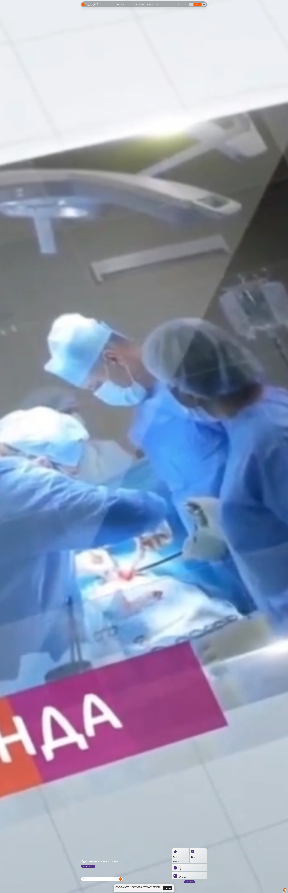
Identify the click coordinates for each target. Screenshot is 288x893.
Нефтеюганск (90, 5)
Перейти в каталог (88, 866)
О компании (189, 882)
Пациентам (149, 4)
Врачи (117, 4)
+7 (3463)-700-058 (183, 4)
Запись (197, 4)
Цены (129, 4)
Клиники (141, 4)
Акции (135, 4)
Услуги (123, 4)
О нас (158, 4)
